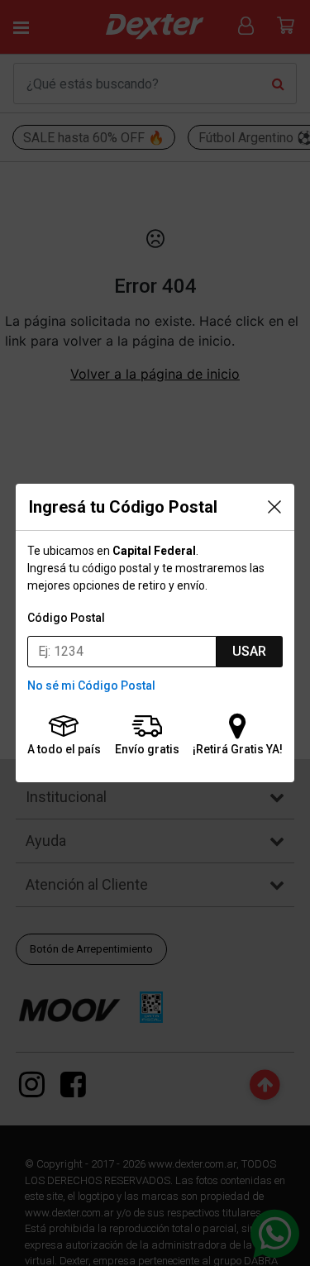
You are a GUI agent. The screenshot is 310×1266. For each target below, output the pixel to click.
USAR (249, 651)
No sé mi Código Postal (91, 685)
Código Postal (66, 617)
